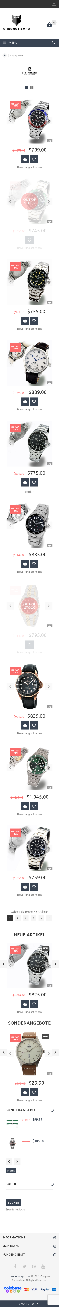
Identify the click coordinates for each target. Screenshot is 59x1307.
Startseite (4, 55)
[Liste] (31, 87)
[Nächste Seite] (49, 918)
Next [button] (17, 1161)
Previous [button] (9, 1161)
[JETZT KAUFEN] (25, 159)
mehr (11, 1170)
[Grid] (26, 87)
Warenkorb (25, 1004)
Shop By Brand (16, 55)
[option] (29, 979)
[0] (49, 26)
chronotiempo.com (19, 1276)
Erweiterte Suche (15, 1209)
